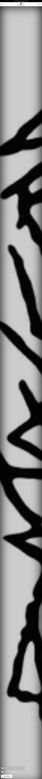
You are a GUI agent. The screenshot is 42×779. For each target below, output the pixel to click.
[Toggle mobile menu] (9, 4)
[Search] (38, 4)
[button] (40, 4)
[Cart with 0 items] (40, 4)
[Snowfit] (21, 4)
